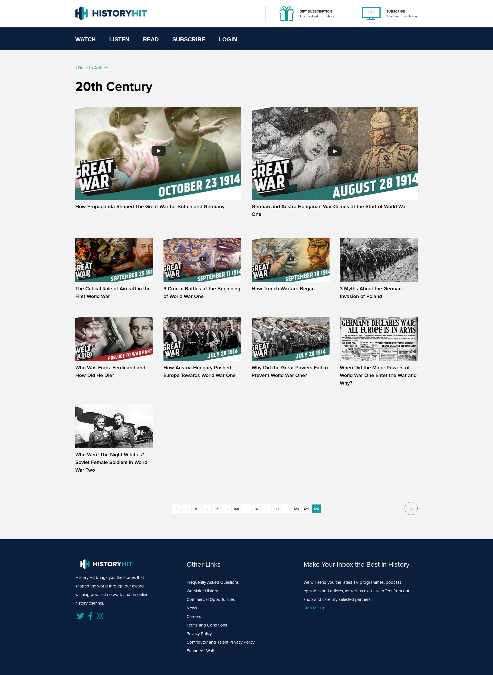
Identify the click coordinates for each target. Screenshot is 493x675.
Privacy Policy (199, 634)
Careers (194, 616)
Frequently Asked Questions (213, 582)
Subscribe (188, 39)
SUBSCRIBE (395, 11)
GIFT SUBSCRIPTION (316, 11)
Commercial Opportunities (211, 599)
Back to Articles (93, 67)
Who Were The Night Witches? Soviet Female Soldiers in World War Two (111, 462)
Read (151, 39)
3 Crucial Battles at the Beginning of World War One (201, 292)
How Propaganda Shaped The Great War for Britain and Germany (150, 206)
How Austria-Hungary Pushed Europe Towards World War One (199, 371)
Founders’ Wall (200, 651)
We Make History (202, 591)
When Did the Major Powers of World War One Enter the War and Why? (378, 375)
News (192, 608)
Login (228, 39)
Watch (85, 39)
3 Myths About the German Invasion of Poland (371, 292)
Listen (119, 39)
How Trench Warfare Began (283, 288)
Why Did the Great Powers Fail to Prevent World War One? (290, 371)
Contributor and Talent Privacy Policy (220, 642)
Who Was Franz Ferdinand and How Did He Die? (110, 371)
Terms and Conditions (207, 625)
